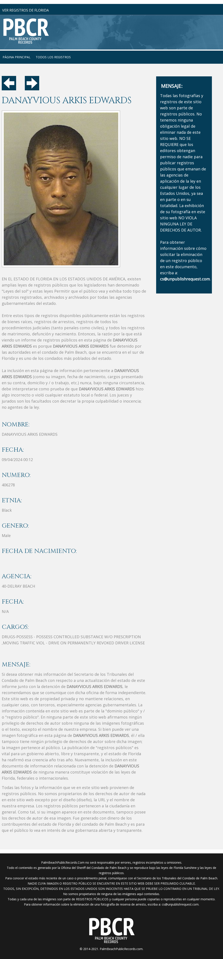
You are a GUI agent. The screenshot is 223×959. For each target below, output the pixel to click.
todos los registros (53, 57)
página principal (16, 57)
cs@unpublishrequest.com (180, 904)
